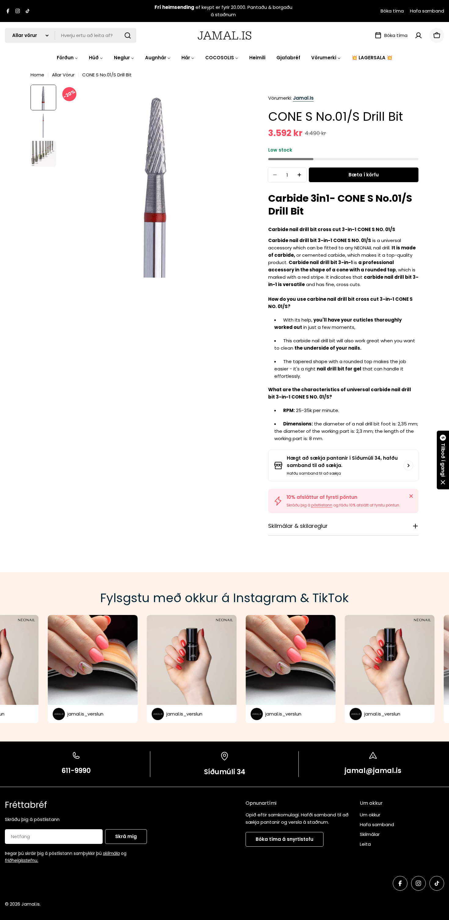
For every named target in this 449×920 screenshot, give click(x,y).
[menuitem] (67, 58)
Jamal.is (303, 98)
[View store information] (408, 465)
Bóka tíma (392, 11)
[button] (443, 460)
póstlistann (321, 505)
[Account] (418, 35)
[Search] (127, 35)
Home (37, 75)
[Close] (411, 496)
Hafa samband (427, 11)
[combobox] (70, 35)
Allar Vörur (63, 75)
